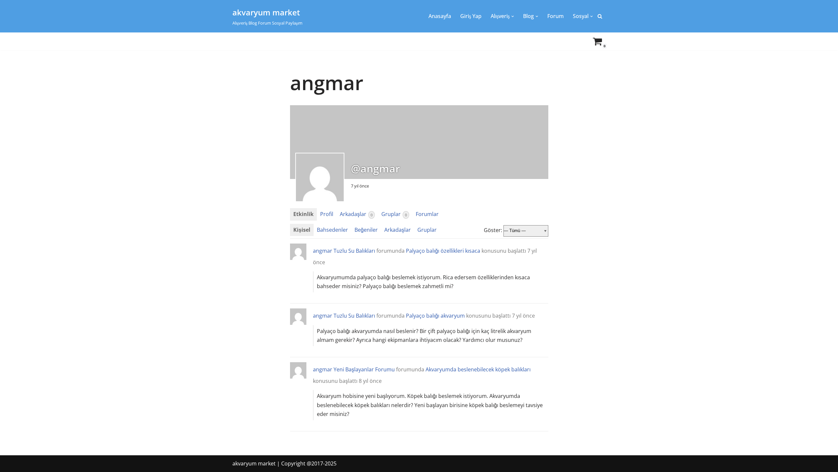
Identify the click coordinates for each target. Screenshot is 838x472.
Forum (555, 16)
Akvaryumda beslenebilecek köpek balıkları (478, 369)
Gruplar (394, 214)
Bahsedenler (332, 229)
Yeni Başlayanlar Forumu (364, 369)
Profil (326, 214)
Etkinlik (303, 214)
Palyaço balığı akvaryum (435, 315)
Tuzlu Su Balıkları (354, 250)
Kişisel (301, 229)
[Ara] (599, 16)
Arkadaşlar (356, 214)
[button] (512, 16)
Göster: (493, 230)
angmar (322, 250)
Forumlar (427, 214)
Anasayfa (439, 16)
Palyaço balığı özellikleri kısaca (443, 250)
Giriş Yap (471, 16)
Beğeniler (366, 229)
